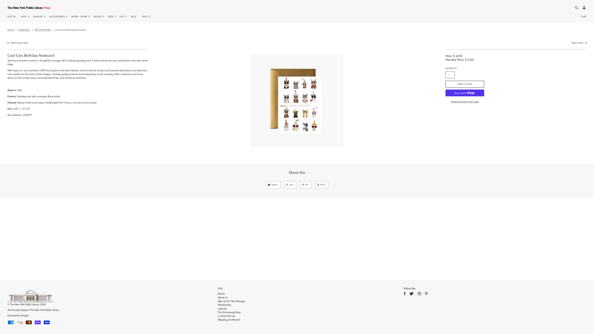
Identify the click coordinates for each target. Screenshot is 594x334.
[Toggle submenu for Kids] (115, 16)
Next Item (578, 43)
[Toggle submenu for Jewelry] (44, 16)
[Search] (576, 8)
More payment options (465, 102)
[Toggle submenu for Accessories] (66, 16)
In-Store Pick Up (226, 316)
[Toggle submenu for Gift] (126, 16)
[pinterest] (426, 294)
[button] (297, 100)
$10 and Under (43, 30)
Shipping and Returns (229, 319)
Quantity (450, 68)
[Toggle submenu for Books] (103, 16)
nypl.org (222, 308)
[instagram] (419, 294)
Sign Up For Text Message (231, 301)
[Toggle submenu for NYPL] (28, 16)
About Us (223, 297)
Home (10, 30)
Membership (224, 304)
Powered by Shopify (18, 315)
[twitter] (411, 294)
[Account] (584, 8)
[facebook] (404, 294)
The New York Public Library (24, 304)
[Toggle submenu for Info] (149, 16)
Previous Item (19, 43)
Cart (584, 16)
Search (221, 293)
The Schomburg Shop (229, 312)
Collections (24, 30)
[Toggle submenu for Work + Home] (89, 16)
